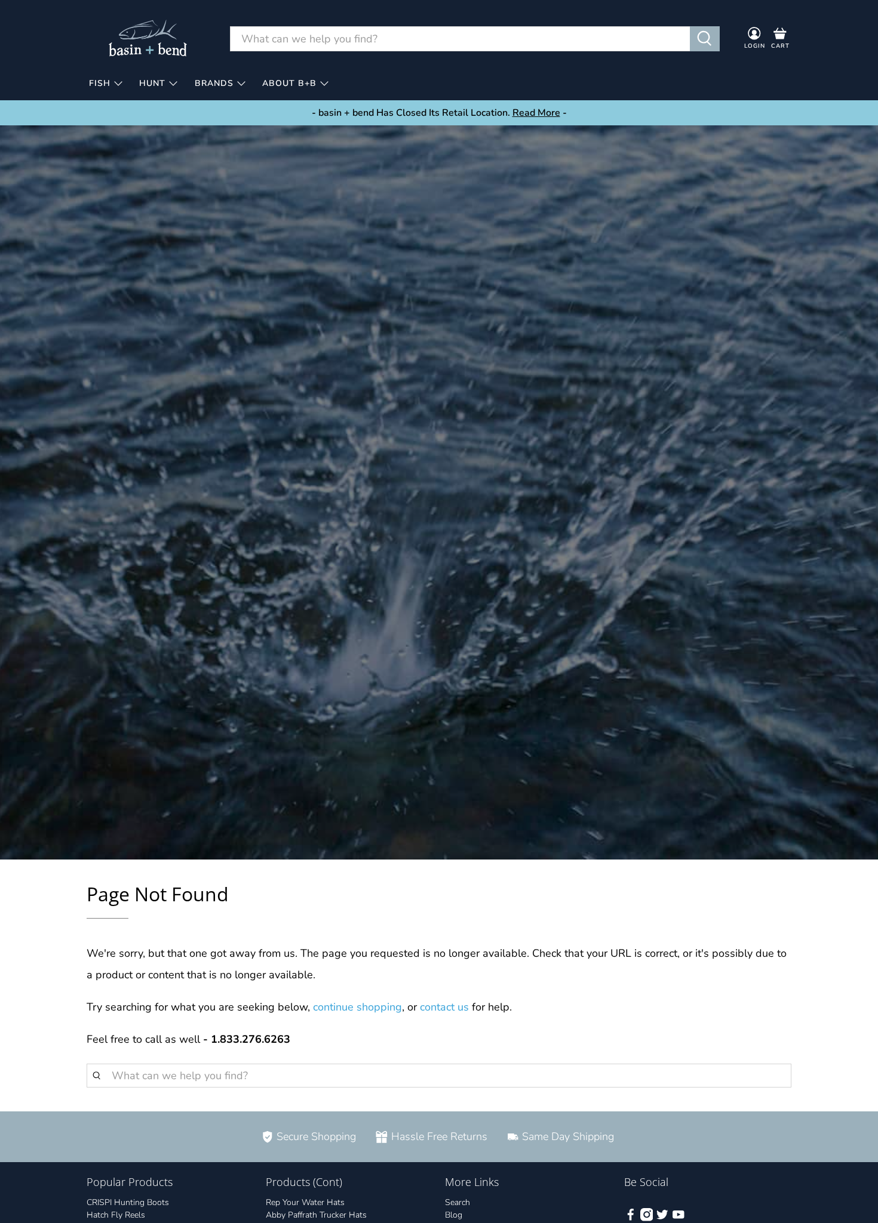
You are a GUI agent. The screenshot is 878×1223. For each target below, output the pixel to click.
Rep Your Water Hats (305, 1202)
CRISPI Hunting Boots (128, 1202)
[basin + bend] (148, 38)
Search (457, 1202)
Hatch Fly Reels (116, 1215)
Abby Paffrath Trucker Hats (316, 1215)
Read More (536, 112)
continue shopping (357, 1007)
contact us (444, 1007)
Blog (453, 1215)
